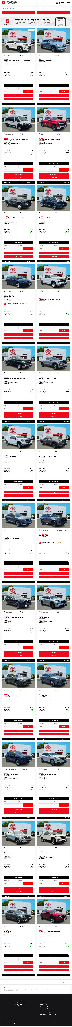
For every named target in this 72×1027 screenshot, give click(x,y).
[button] (34, 40)
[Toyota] (3, 2)
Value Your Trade (18, 98)
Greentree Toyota (7, 104)
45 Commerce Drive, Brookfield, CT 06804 (48, 1014)
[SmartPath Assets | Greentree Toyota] (36, 21)
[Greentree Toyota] (11, 2)
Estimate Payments (18, 95)
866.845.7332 (59, 2)
